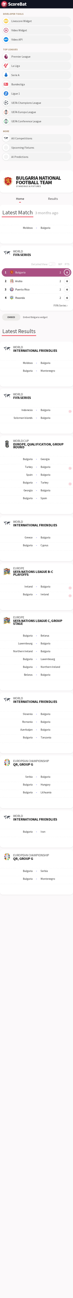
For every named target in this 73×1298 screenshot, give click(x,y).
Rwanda (20, 298)
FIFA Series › (61, 305)
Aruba (18, 281)
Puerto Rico (22, 289)
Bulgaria (20, 272)
